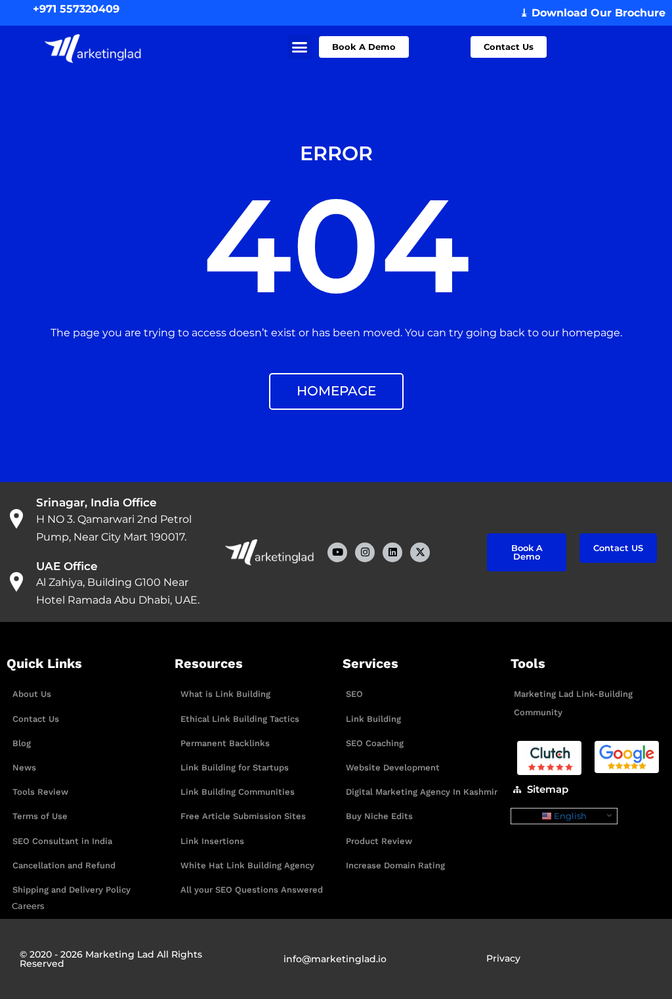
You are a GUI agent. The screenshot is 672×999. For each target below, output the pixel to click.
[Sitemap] (517, 789)
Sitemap (547, 789)
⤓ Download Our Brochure (592, 13)
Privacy (503, 958)
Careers (28, 905)
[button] (299, 47)
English (569, 815)
